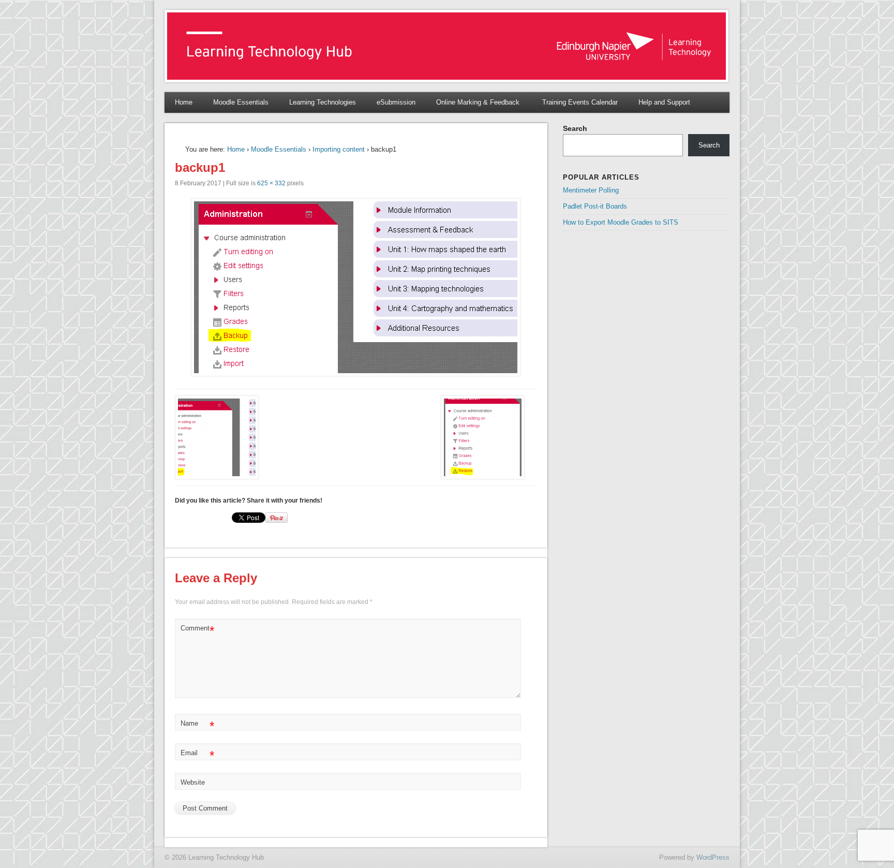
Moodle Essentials (241, 102)
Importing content (338, 149)
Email (197, 755)
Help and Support (664, 102)
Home (183, 102)
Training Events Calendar (580, 102)
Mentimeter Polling (591, 190)
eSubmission (396, 102)
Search (575, 128)
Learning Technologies (322, 102)
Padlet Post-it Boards (595, 206)
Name (197, 726)
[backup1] (356, 287)
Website (193, 782)
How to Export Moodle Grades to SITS (620, 222)
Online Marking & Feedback (479, 102)
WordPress (712, 857)
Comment (197, 631)
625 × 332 (271, 183)
